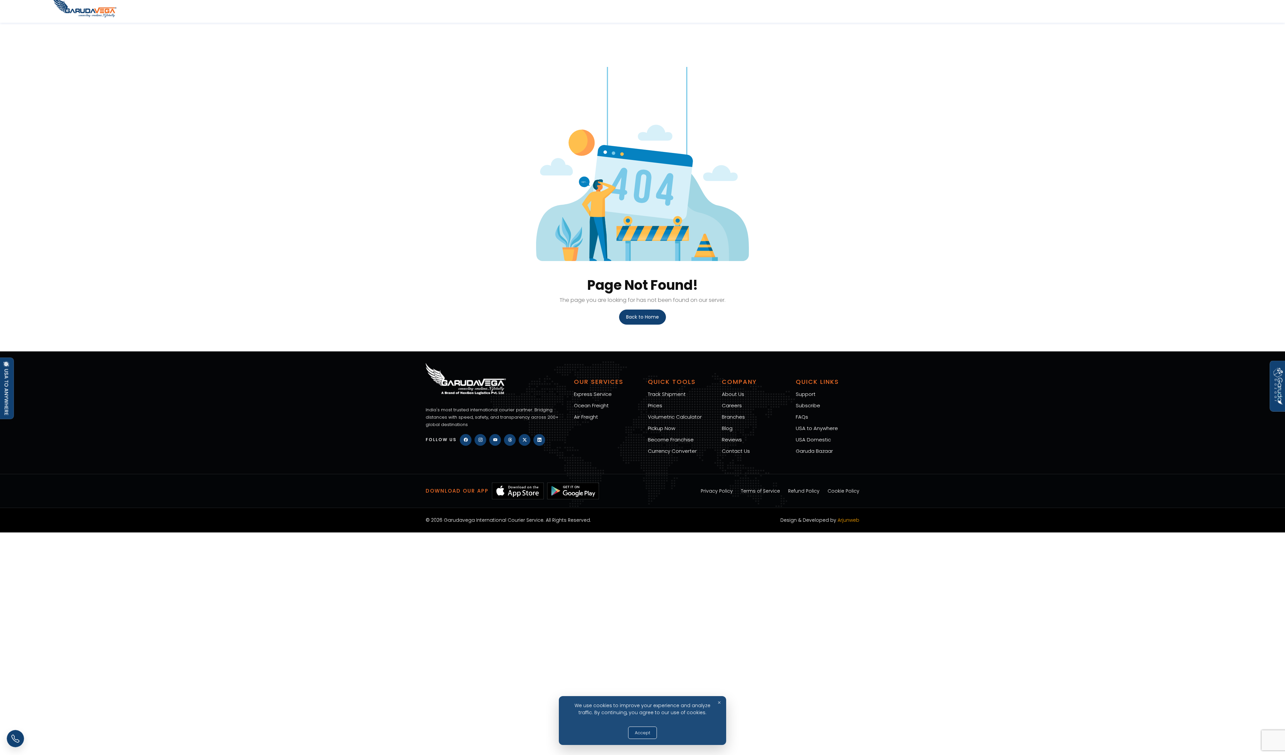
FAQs (802, 416)
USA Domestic (813, 439)
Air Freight (586, 416)
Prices (655, 405)
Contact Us (736, 450)
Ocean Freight (591, 405)
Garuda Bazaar (814, 450)
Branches (733, 416)
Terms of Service (760, 491)
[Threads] (510, 440)
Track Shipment (667, 394)
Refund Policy (804, 491)
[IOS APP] (518, 491)
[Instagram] (480, 440)
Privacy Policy (717, 491)
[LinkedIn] (539, 440)
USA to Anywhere (817, 428)
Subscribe (808, 405)
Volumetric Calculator (675, 416)
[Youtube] (495, 440)
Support (806, 394)
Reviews (732, 439)
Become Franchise (671, 439)
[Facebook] (466, 440)
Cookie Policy (843, 491)
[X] (524, 440)
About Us (733, 394)
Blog (727, 428)
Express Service (593, 394)
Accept (642, 733)
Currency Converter (672, 450)
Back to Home (642, 317)
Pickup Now (661, 428)
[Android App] (573, 491)
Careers (732, 405)
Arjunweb (848, 520)
